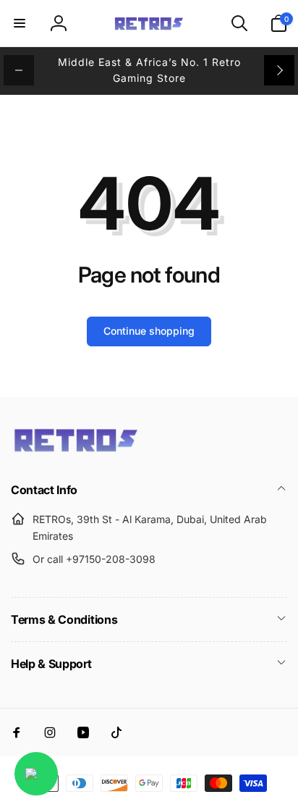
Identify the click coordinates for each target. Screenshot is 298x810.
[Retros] (76, 450)
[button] (19, 23)
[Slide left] (19, 70)
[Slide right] (279, 70)
